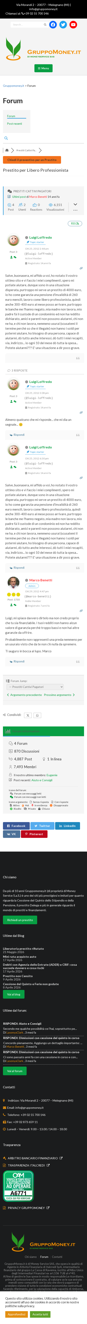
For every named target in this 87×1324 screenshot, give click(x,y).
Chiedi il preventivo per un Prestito (32, 160)
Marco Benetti (38, 196)
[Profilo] (11, 257)
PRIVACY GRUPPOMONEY (26, 1208)
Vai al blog (13, 994)
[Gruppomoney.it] (43, 48)
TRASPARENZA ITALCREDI (27, 1165)
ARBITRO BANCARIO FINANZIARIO (33, 1158)
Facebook (18, 826)
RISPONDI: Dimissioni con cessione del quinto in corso (41, 1038)
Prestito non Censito (18, 976)
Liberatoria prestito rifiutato (23, 948)
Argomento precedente (25, 695)
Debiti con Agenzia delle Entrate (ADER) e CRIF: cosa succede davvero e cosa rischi (40, 966)
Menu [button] (44, 68)
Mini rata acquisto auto (19, 956)
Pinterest (36, 834)
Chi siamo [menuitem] (31, 1257)
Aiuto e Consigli (41, 780)
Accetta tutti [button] (40, 1314)
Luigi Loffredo (40, 237)
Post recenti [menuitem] (14, 123)
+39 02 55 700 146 (36, 13)
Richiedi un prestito (20, 920)
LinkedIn (70, 826)
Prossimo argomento (58, 695)
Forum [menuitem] (11, 116)
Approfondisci (16, 1314)
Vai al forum (14, 1071)
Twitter (44, 826)
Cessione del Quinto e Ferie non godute (31, 984)
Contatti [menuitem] (57, 1257)
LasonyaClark (15, 1032)
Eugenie (52, 775)
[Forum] (7, 150)
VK (14, 834)
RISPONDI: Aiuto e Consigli (22, 1023)
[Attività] (15, 257)
